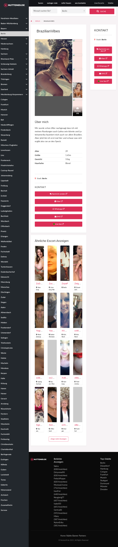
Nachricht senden (58, 194)
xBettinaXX (80, 425)
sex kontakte (80, 3)
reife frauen (66, 3)
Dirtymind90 (59, 472)
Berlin (44, 178)
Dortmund (104, 484)
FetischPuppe (59, 479)
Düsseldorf (105, 466)
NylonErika (58, 522)
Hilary (56, 516)
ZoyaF (65, 283)
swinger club (52, 3)
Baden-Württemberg (52, 337)
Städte (110, 3)
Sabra (56, 466)
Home (63, 536)
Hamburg (104, 469)
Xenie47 (53, 425)
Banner (75, 536)
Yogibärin (40, 330)
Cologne (103, 472)
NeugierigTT (59, 497)
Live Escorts (99, 3)
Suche (103, 11)
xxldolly (39, 378)
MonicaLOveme (60, 485)
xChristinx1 (67, 425)
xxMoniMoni (80, 330)
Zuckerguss (55, 283)
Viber (58, 201)
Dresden (104, 489)
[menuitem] (99, 3)
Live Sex (58, 224)
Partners (82, 536)
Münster (103, 486)
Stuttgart (104, 481)
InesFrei (57, 491)
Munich (103, 478)
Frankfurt (104, 475)
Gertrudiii (58, 510)
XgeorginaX (42, 425)
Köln (64, 334)
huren (40, 3)
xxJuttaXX (54, 378)
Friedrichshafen (77, 384)
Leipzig (40, 381)
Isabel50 (57, 504)
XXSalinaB (67, 330)
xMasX (77, 378)
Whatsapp (58, 209)
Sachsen (38, 384)
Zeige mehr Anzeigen (58, 439)
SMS (58, 217)
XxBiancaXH (68, 378)
